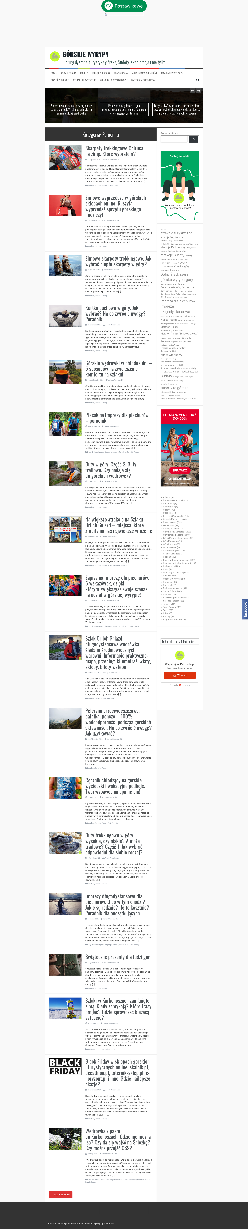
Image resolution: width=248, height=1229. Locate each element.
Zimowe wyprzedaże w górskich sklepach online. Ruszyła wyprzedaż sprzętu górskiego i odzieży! (115, 206)
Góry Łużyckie (191, 294)
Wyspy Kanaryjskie (167, 396)
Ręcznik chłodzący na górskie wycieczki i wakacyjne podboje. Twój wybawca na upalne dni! (115, 785)
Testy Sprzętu (113, 185)
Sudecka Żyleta (189, 371)
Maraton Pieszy (169, 326)
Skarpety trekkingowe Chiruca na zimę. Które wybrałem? (114, 151)
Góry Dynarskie (166, 284)
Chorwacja (168, 503)
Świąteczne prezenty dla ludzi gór (117, 957)
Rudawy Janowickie (170, 368)
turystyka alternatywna (169, 384)
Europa (184, 274)
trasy (181, 380)
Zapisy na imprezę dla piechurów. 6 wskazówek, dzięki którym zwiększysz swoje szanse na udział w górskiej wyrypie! (117, 586)
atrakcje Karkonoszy (173, 247)
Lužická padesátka (167, 324)
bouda (163, 259)
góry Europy (179, 284)
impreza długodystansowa (175, 309)
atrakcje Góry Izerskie (172, 237)
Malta (177, 324)
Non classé (168, 575)
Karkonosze (91, 1049)
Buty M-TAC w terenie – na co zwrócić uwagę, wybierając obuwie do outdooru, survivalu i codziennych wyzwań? (124, 109)
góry (189, 279)
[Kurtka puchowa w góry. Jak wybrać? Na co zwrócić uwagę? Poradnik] (65, 315)
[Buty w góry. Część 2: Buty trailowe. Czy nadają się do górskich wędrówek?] (65, 473)
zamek (177, 396)
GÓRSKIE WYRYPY (86, 54)
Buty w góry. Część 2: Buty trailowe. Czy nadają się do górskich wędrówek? (110, 469)
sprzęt (176, 371)
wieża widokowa (169, 392)
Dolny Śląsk (170, 274)
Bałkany (188, 255)
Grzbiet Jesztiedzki (172, 553)
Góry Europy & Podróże (144, 73)
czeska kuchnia (167, 267)
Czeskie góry (181, 266)
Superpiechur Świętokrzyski (183, 377)
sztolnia (163, 381)
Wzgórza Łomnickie (172, 619)
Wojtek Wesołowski (111, 160)
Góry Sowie (179, 291)
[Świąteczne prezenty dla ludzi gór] (65, 964)
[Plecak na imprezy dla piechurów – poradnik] (65, 424)
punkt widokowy (171, 355)
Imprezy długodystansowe (108, 452)
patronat (186, 337)
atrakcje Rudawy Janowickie (173, 251)
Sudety (84, 73)
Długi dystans (68, 73)
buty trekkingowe (182, 259)
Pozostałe (168, 585)
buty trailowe (171, 259)
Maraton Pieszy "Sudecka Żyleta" (179, 333)
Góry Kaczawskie (185, 287)
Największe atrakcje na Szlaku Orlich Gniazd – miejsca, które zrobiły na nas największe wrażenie (118, 524)
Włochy (166, 616)
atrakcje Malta (191, 248)
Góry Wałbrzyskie (178, 294)
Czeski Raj (168, 513)
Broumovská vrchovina (174, 500)
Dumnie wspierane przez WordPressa (65, 1223)
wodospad (182, 392)
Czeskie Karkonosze (101, 1180)
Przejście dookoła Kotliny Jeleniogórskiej (173, 349)
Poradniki (90, 185)
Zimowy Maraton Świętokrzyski (174, 399)
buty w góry (165, 263)
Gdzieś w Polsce (60, 80)
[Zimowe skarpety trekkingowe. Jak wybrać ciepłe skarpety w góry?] (65, 265)
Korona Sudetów (189, 320)
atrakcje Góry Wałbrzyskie (188, 244)
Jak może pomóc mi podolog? (177, 105)
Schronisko (185, 368)
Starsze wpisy (61, 1194)
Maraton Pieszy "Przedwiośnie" (172, 331)
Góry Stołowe (188, 291)
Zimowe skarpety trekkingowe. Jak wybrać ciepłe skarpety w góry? (118, 261)
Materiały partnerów (143, 80)
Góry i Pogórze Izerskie (174, 535)
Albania (163, 229)
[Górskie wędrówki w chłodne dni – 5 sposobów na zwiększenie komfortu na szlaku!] (65, 372)
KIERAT (180, 320)
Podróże (165, 341)
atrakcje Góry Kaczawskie (172, 240)
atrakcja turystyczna (176, 233)
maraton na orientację (188, 324)
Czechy (90, 1180)
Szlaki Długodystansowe (113, 80)
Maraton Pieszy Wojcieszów (170, 338)
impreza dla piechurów (178, 301)
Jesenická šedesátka (167, 316)
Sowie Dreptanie (166, 372)
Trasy (113, 1049)
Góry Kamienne (167, 291)
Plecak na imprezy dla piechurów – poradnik (117, 417)
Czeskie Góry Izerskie (173, 516)
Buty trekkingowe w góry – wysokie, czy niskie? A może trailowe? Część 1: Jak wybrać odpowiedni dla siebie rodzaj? (114, 843)
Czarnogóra (169, 506)
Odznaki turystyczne (84, 80)
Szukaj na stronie (169, 133)
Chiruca (174, 263)
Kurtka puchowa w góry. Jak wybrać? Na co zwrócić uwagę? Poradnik (115, 313)
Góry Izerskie (168, 287)
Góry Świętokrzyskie (170, 297)
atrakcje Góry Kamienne (169, 244)
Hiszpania (184, 297)
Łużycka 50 (192, 399)
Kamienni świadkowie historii (177, 563)
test (176, 380)
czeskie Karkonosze (171, 270)
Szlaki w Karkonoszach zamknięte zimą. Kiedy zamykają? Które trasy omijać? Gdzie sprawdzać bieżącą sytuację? (118, 1008)
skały (193, 368)
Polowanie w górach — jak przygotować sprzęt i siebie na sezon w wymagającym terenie (71, 109)
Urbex (166, 613)
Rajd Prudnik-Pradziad (168, 365)
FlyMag (97, 1223)
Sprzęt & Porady (101, 73)
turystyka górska (175, 388)
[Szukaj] (193, 139)
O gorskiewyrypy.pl (172, 73)
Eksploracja (121, 73)
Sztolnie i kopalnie (172, 600)
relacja (180, 365)
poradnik (187, 341)
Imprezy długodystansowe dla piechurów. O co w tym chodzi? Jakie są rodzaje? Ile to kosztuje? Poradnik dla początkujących (117, 904)
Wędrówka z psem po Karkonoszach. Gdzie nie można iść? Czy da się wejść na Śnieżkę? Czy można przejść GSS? (118, 1139)
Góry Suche (165, 294)
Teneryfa (170, 381)
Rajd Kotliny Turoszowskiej (172, 362)
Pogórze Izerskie (176, 342)
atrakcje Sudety (172, 255)
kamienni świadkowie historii (185, 316)
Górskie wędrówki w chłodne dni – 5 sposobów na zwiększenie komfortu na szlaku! (118, 368)
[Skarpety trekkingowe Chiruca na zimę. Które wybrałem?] (65, 157)
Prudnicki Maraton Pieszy (170, 345)
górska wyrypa (173, 279)
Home (54, 73)
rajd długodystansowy (168, 359)
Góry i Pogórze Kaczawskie (176, 538)
